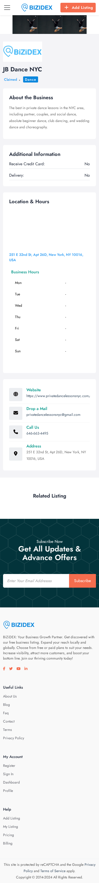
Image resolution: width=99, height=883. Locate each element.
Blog (6, 704)
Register (9, 765)
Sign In (8, 773)
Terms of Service (52, 870)
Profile (8, 790)
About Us (10, 696)
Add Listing (82, 7)
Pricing (8, 834)
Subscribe (82, 581)
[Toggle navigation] (7, 7)
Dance (30, 79)
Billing (7, 843)
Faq (6, 712)
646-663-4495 (37, 433)
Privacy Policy (13, 738)
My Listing (10, 826)
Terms (7, 729)
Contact (8, 721)
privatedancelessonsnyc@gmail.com (53, 414)
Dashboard (11, 782)
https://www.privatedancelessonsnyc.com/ (58, 395)
